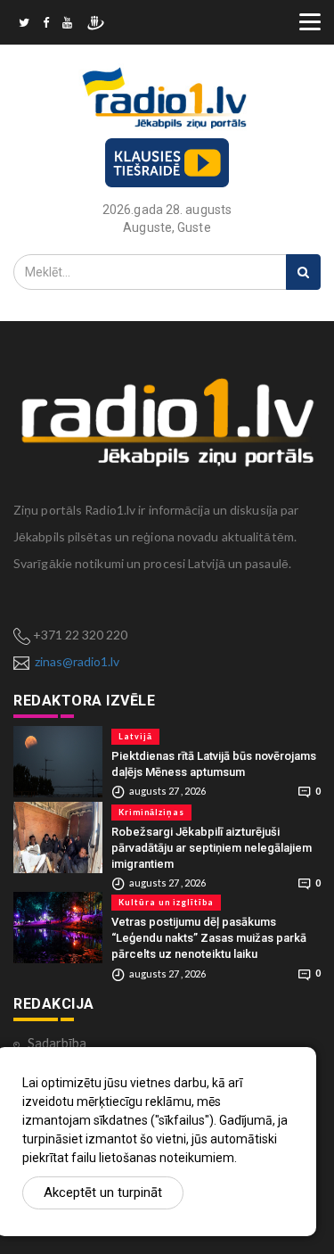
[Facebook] (45, 25)
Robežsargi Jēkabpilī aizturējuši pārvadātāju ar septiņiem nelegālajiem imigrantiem (211, 847)
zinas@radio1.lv (77, 661)
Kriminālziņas (151, 812)
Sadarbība (57, 1043)
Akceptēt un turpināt (103, 1192)
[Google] (67, 25)
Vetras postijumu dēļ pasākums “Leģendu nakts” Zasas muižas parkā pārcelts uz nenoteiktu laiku (208, 938)
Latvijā (135, 736)
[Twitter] (24, 25)
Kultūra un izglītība (166, 902)
